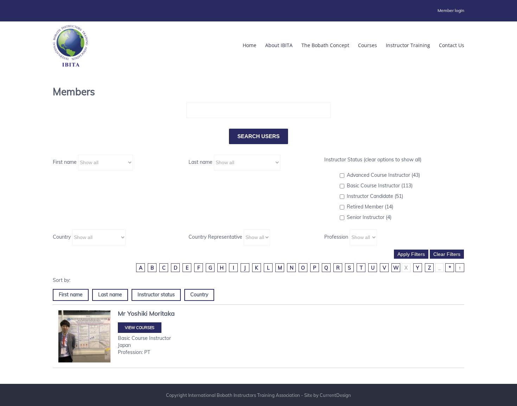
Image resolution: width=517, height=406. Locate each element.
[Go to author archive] (84, 336)
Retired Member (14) (370, 207)
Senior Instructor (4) (369, 217)
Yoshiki (137, 313)
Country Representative (215, 237)
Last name (200, 162)
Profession (336, 237)
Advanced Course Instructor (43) (383, 175)
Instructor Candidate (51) (375, 196)
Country (62, 237)
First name (65, 162)
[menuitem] (451, 10)
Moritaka (162, 313)
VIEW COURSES (139, 327)
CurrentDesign (335, 395)
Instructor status (156, 294)
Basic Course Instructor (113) (380, 185)
